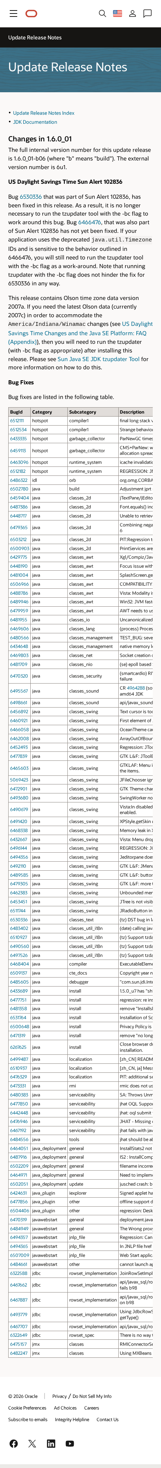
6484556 (19, 1139)
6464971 (18, 1175)
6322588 (18, 1273)
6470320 (19, 676)
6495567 (19, 691)
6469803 (19, 655)
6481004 (19, 575)
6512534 (18, 429)
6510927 (18, 937)
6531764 (18, 1017)
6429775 (18, 557)
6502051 (19, 1184)
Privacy (59, 1396)
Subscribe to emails (28, 1419)
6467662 (18, 1285)
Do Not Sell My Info (92, 1396)
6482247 (18, 1353)
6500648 (19, 1026)
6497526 (19, 955)
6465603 (19, 768)
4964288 (136, 688)
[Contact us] (147, 13)
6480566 (19, 637)
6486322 (18, 480)
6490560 (19, 946)
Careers (91, 1408)
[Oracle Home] (31, 13)
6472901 (18, 789)
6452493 (19, 747)
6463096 (19, 462)
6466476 (89, 222)
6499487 (19, 1059)
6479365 (19, 527)
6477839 (18, 756)
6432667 (18, 839)
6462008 (19, 738)
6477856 (19, 1201)
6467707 (18, 1326)
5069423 (19, 780)
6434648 (19, 646)
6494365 (19, 1246)
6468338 (19, 830)
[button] (13, 13)
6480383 (19, 1095)
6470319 (18, 1219)
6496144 (18, 848)
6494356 (19, 857)
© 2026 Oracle (22, 1396)
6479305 (19, 883)
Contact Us (108, 1419)
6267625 (18, 1047)
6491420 (18, 821)
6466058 (19, 729)
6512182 (17, 471)
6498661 (18, 702)
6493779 (18, 1314)
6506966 (19, 584)
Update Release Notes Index (44, 113)
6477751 (18, 1000)
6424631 (18, 1193)
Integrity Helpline (72, 1419)
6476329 (18, 1077)
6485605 (19, 982)
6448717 (18, 516)
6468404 (19, 964)
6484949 (19, 1228)
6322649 (18, 1335)
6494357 (19, 1237)
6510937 (18, 1068)
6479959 (19, 610)
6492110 (18, 866)
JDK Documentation (35, 122)
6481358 (18, 1008)
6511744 (17, 910)
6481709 (18, 664)
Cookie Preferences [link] (27, 1408)
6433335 (18, 438)
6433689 (19, 991)
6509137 (18, 973)
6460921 (18, 720)
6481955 (18, 619)
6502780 (19, 489)
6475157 (18, 1344)
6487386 (19, 507)
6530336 (31, 196)
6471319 (17, 1035)
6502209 (19, 1166)
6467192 (18, 1130)
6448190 (19, 566)
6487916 (18, 1157)
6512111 (17, 420)
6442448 (19, 1113)
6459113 (18, 450)
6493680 (19, 798)
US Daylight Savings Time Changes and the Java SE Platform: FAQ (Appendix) (80, 332)
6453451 (18, 901)
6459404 (19, 498)
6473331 (18, 1086)
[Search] (102, 13)
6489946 (19, 601)
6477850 (19, 1104)
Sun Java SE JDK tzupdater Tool (99, 359)
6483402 (19, 928)
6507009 (19, 1255)
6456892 (19, 711)
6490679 (19, 809)
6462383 (18, 892)
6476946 (19, 1121)
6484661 (18, 1264)
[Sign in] (132, 13)
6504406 (19, 1210)
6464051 (19, 1148)
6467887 (18, 1300)
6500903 (19, 548)
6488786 (19, 593)
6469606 (19, 628)
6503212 (18, 539)
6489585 (19, 875)
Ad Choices (65, 1408)
